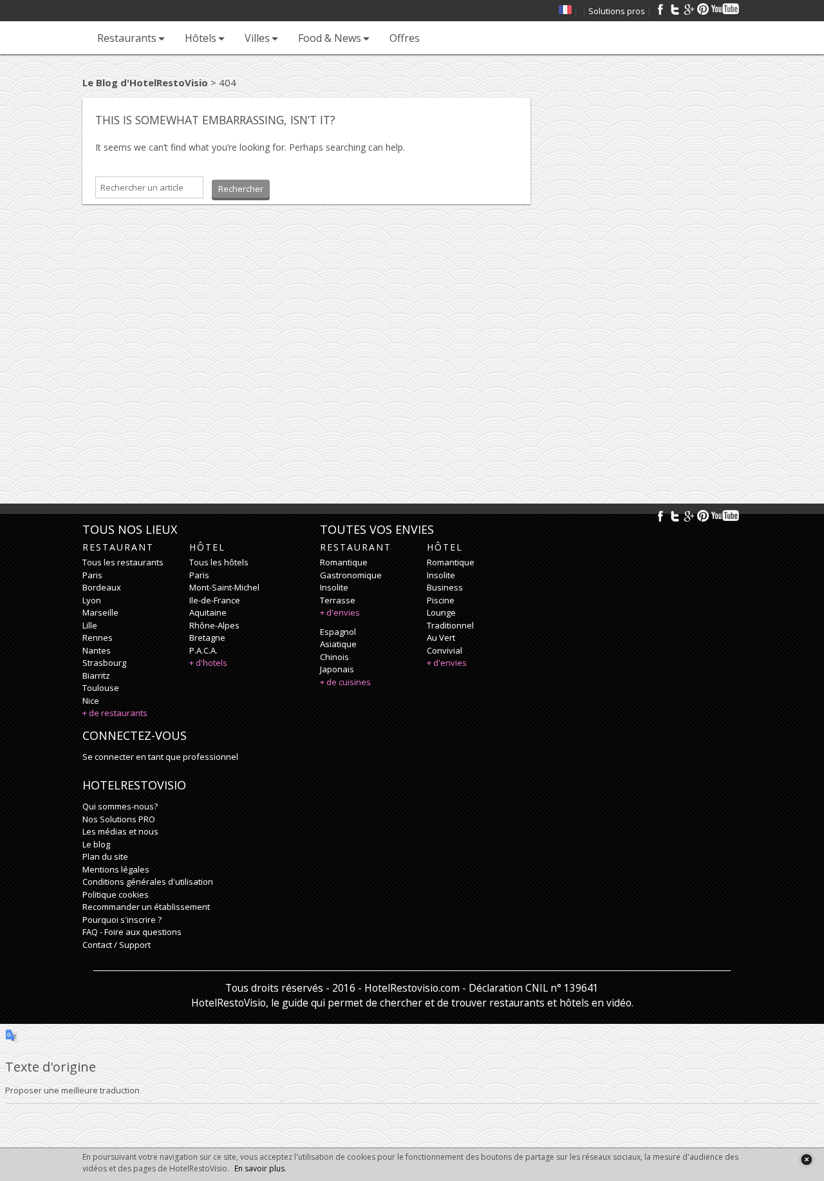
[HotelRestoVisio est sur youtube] (726, 9)
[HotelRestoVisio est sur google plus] (689, 9)
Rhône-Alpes (214, 625)
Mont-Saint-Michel (224, 587)
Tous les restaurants (123, 562)
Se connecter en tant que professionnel (160, 756)
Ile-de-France (214, 600)
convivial (444, 650)
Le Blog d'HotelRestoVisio (145, 82)
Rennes (97, 637)
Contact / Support (116, 944)
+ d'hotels (208, 662)
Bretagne (207, 637)
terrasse (337, 600)
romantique (344, 562)
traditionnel (450, 625)
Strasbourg (104, 662)
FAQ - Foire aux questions (132, 932)
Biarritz (96, 675)
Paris (92, 575)
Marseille (100, 612)
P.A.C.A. (203, 650)
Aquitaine (208, 612)
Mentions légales (115, 869)
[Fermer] (806, 1159)
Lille (89, 625)
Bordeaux (101, 587)
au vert (441, 637)
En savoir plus (259, 1168)
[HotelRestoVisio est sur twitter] (675, 9)
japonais (337, 669)
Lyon (91, 600)
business (445, 587)
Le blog (96, 844)
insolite (334, 587)
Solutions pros (616, 11)
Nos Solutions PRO (118, 819)
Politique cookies (115, 894)
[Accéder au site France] (565, 11)
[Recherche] (442, 38)
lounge (441, 612)
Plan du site (105, 856)
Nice (90, 700)
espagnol (338, 632)
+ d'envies (340, 612)
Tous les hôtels (218, 562)
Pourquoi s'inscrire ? (122, 919)
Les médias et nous (120, 831)
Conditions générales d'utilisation (147, 881)
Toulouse (100, 688)
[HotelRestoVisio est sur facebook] (660, 9)
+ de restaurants (114, 713)
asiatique (338, 644)
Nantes (96, 650)
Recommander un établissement (146, 906)
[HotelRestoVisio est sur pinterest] (703, 9)
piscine (440, 600)
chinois (334, 657)
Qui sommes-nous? (120, 806)
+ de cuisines (345, 682)
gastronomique (351, 575)
